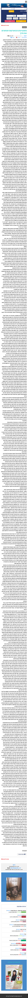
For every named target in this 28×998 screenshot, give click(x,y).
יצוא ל (13, 37)
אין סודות (24, 915)
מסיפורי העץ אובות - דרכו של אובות (18, 910)
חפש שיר (24, 14)
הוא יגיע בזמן (23, 920)
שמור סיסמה (23, 11)
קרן (25, 953)
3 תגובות (18, 929)
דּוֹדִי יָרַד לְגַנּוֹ (23, 929)
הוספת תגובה (21, 854)
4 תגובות (18, 948)
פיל (25, 934)
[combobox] (11, 16)
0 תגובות (20, 915)
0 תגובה (25, 37)
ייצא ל (18, 37)
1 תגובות (9, 910)
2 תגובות (18, 920)
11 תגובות (20, 939)
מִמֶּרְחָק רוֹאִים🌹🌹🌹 (21, 943)
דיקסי (14, 865)
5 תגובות (22, 953)
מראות (24, 939)
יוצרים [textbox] (14, 16)
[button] (26, 2)
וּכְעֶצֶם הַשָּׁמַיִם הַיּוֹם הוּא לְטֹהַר (20, 924)
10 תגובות (13, 943)
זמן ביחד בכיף (23, 948)
